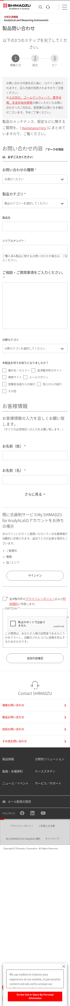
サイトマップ (52, 839)
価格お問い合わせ (13, 705)
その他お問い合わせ (14, 741)
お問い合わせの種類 (18, 170)
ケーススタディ (45, 771)
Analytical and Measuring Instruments (26, 20)
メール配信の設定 (19, 801)
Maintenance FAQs (34, 128)
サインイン (35, 575)
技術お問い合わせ (13, 729)
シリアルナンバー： (14, 240)
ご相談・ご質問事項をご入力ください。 (33, 272)
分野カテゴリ (10, 339)
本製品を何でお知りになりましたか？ (25, 363)
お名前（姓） (12, 446)
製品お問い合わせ (13, 717)
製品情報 (8, 759)
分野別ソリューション (49, 759)
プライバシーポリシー (40, 598)
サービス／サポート (48, 783)
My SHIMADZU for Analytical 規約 (23, 839)
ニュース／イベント (15, 783)
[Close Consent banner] (64, 966)
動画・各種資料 (12, 771)
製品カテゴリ (12, 194)
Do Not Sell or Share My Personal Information (35, 996)
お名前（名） (12, 470)
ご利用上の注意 (46, 826)
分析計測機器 (11, 17)
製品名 (6, 217)
